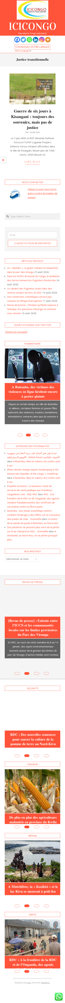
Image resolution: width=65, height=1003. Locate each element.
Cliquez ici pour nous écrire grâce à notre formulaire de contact (42, 193)
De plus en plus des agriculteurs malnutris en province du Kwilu (33, 795)
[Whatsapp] (29, 39)
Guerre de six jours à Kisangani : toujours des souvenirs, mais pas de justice (32, 119)
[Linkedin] (35, 39)
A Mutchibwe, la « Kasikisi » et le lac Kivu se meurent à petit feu (33, 867)
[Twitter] (23, 39)
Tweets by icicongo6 (16, 331)
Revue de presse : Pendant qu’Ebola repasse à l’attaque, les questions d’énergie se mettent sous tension (32, 309)
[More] (48, 39)
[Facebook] (17, 39)
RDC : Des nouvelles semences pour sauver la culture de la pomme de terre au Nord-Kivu (33, 720)
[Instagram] (41, 39)
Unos (29, 967)
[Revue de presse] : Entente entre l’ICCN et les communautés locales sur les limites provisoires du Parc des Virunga (33, 620)
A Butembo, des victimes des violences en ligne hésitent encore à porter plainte (33, 392)
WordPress (45, 967)
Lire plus (32, 161)
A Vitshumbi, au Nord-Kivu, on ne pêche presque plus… (32, 527)
